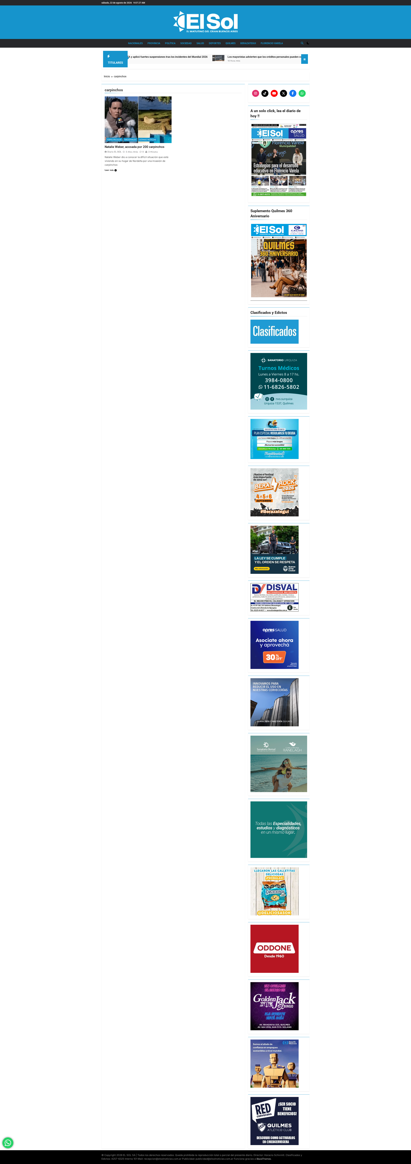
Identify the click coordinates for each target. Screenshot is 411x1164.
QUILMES (231, 43)
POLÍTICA (170, 43)
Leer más (109, 170)
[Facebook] (292, 93)
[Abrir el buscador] (302, 43)
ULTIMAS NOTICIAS (147, 139)
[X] (283, 93)
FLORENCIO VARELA (272, 43)
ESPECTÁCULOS (114, 139)
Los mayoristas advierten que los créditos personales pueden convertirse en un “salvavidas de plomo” (204, 56)
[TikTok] (264, 93)
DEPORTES (215, 43)
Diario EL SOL (114, 151)
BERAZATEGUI (248, 43)
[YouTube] (274, 93)
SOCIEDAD (186, 43)
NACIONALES (135, 43)
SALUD (200, 43)
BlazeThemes (264, 1158)
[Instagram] (255, 93)
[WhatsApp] (302, 93)
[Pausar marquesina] (304, 59)
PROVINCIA (154, 43)
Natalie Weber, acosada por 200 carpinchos (134, 147)
